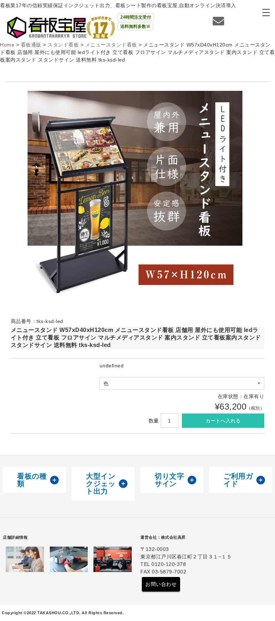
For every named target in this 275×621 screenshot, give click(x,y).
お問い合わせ (161, 584)
